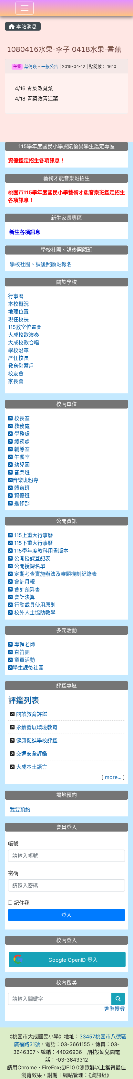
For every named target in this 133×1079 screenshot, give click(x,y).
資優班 (21, 495)
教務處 (21, 426)
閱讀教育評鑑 (31, 714)
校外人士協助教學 (34, 612)
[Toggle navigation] (24, 8)
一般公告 (49, 66)
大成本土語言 (31, 767)
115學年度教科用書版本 (40, 550)
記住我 (20, 903)
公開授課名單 (29, 566)
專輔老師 (24, 644)
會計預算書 (26, 589)
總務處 (21, 441)
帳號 (13, 843)
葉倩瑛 (30, 66)
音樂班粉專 (25, 480)
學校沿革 (18, 350)
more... (113, 777)
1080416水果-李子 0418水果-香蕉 (64, 49)
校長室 (21, 418)
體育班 (21, 488)
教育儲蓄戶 (21, 365)
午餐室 (21, 457)
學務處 (21, 433)
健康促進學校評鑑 (36, 740)
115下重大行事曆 (33, 543)
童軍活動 (24, 660)
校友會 (16, 373)
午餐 (17, 66)
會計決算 (24, 597)
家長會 (16, 381)
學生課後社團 (28, 667)
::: (6, 18)
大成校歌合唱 (23, 342)
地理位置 (18, 311)
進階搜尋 (114, 1009)
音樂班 (21, 472)
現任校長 (18, 319)
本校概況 (18, 304)
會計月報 (24, 581)
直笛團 (21, 652)
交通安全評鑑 (31, 753)
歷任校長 (18, 358)
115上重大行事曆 (33, 535)
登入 (66, 915)
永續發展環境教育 (36, 727)
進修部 (21, 503)
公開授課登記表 (31, 558)
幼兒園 (21, 464)
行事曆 (16, 296)
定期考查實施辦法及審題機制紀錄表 (55, 574)
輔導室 (21, 449)
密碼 (13, 873)
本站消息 (26, 26)
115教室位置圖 (25, 327)
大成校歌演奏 (23, 335)
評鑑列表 (23, 700)
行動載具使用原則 (34, 605)
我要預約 (19, 809)
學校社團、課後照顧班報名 (40, 264)
